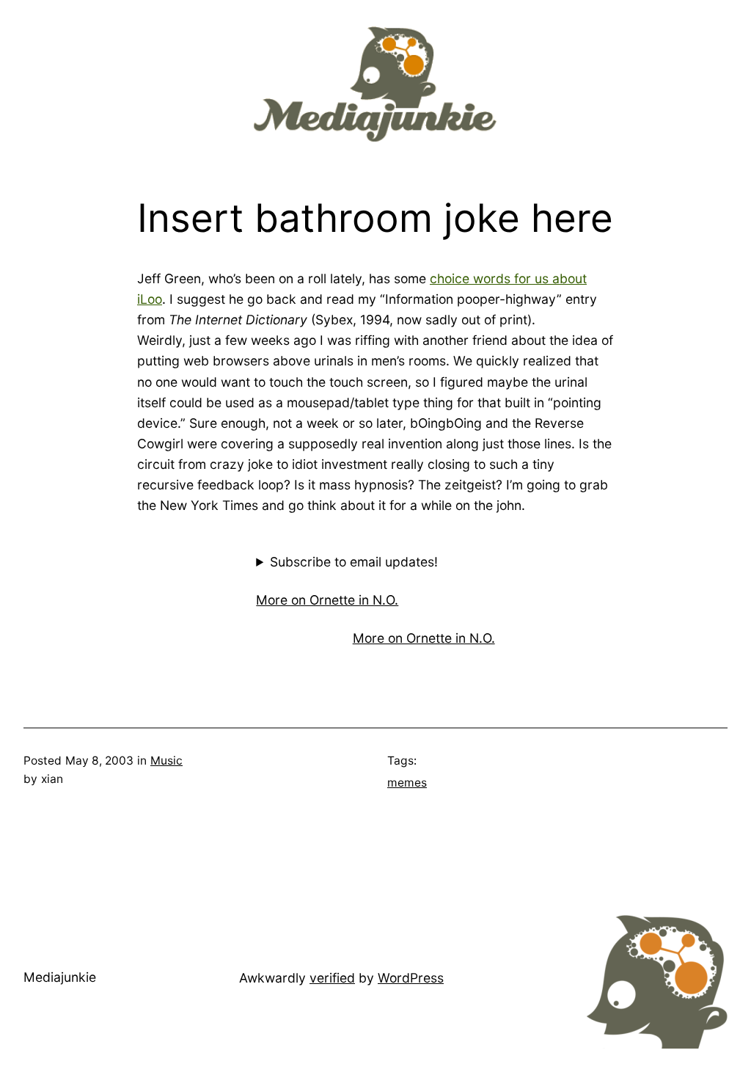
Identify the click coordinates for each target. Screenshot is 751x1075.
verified (332, 977)
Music (166, 761)
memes (407, 783)
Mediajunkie (59, 977)
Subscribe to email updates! (354, 561)
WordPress (411, 977)
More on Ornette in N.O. (327, 600)
